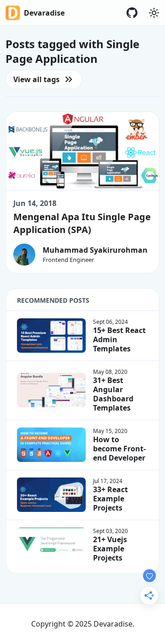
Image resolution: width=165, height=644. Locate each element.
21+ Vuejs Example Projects (110, 548)
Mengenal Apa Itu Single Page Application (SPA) (82, 223)
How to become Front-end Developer (119, 448)
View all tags (36, 79)
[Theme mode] (154, 13)
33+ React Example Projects (110, 498)
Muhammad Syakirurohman (95, 250)
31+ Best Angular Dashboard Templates (113, 394)
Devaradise (44, 13)
